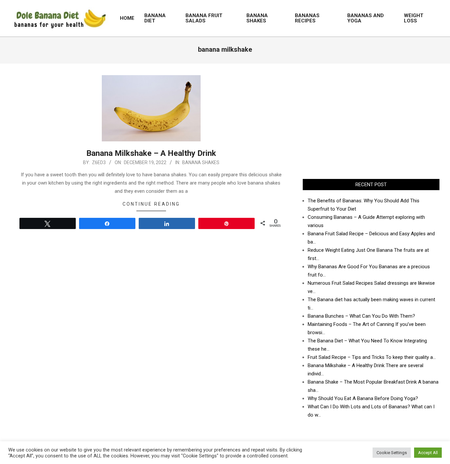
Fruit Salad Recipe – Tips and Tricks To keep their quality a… (372, 357)
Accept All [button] (428, 452)
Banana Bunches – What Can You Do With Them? (361, 316)
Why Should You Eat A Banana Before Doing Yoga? (363, 398)
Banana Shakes (200, 162)
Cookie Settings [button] (392, 452)
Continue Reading (151, 204)
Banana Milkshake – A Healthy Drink (151, 153)
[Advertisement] (371, 121)
